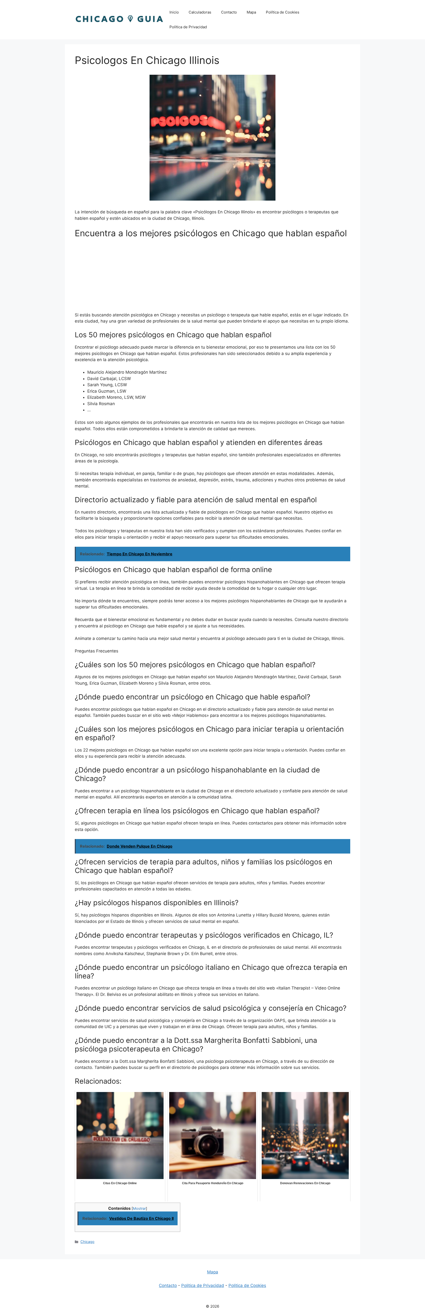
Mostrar (139, 1208)
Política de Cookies (282, 12)
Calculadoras (200, 12)
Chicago (87, 1242)
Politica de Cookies (247, 1285)
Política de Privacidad (188, 27)
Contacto (229, 12)
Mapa (251, 12)
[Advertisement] (212, 277)
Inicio (174, 12)
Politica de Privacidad (202, 1285)
